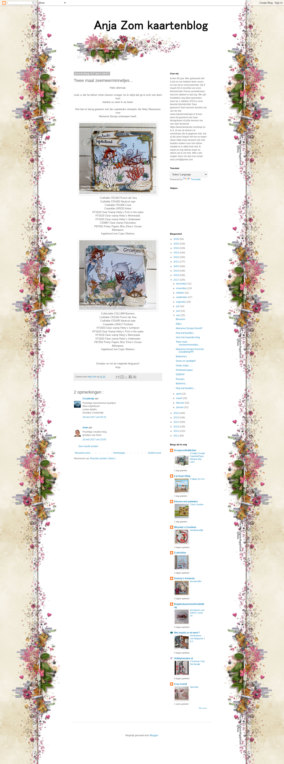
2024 (176, 248)
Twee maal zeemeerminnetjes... (188, 343)
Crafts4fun (180, 552)
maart (179, 398)
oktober (180, 292)
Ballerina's (181, 356)
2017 (176, 279)
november (181, 288)
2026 (176, 239)
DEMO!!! (180, 374)
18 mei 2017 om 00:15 (94, 417)
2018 (176, 275)
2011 (176, 435)
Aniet (85, 427)
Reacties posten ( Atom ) (103, 458)
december (181, 283)
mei (178, 315)
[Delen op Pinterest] (135, 377)
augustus (181, 302)
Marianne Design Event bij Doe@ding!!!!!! (190, 350)
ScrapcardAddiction (185, 450)
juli (178, 306)
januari (180, 407)
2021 (176, 261)
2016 (176, 413)
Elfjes (179, 324)
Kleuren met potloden (186, 501)
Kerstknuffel (195, 581)
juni (178, 311)
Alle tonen (203, 708)
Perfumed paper (184, 370)
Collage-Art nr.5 (197, 479)
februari (180, 403)
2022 (176, 257)
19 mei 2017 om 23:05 (94, 439)
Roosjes (180, 379)
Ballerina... (181, 383)
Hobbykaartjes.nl (183, 658)
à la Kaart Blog (182, 476)
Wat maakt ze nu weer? (187, 632)
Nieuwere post (82, 453)
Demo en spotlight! (186, 361)
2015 (176, 417)
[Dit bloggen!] (122, 377)
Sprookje (194, 687)
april (178, 393)
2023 (176, 252)
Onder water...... (184, 365)
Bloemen (180, 319)
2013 (176, 426)
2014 (176, 422)
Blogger (154, 735)
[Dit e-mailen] (118, 377)
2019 (176, 270)
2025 (176, 243)
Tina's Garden (196, 504)
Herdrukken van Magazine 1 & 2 (197, 638)
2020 (176, 266)
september (182, 297)
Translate (196, 179)
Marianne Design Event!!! (189, 328)
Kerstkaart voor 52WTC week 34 (197, 613)
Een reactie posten (88, 446)
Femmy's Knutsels (184, 578)
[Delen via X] (126, 377)
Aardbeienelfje (196, 530)
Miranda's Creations (185, 527)
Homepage (119, 453)
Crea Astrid (180, 684)
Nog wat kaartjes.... (186, 388)
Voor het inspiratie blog (188, 337)
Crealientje (88, 398)
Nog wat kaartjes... (185, 333)
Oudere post (154, 453)
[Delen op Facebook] (130, 377)
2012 (176, 431)
